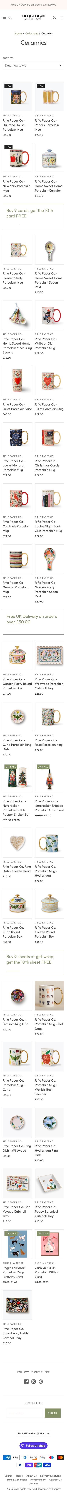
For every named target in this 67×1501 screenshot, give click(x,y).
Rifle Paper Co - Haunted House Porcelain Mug (14, 124)
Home (18, 33)
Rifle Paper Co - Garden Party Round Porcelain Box (17, 683)
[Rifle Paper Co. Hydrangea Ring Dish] (49, 1122)
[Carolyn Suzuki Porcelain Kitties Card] (49, 1244)
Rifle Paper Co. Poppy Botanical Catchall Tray (46, 1211)
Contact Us (55, 1479)
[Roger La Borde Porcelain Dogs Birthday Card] (17, 1244)
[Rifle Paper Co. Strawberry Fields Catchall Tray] (17, 1305)
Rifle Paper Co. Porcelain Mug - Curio (14, 1084)
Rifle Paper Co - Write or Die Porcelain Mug (46, 343)
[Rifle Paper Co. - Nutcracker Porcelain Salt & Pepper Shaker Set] (17, 777)
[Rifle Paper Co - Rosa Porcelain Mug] (49, 716)
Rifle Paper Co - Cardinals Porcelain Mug (16, 526)
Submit (52, 1413)
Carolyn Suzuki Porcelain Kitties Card (46, 1272)
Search (8, 1475)
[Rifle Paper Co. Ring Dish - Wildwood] (17, 1122)
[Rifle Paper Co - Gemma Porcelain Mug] (17, 559)
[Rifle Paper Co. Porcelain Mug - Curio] (17, 1056)
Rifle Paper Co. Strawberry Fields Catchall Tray (15, 1333)
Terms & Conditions (16, 1479)
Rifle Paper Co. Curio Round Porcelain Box (13, 931)
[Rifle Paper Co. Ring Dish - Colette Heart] (17, 843)
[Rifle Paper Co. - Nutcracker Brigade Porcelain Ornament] (49, 777)
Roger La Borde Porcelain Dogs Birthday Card (14, 1272)
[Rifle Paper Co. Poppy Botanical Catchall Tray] (49, 1183)
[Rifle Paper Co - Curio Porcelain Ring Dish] (17, 716)
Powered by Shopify (49, 1488)
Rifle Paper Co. (12, 115)
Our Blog (33, 1483)
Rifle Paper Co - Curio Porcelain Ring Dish (17, 744)
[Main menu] (4, 17)
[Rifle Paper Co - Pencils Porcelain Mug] (49, 96)
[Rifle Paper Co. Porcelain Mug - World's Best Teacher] (49, 1056)
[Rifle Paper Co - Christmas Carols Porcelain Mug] (49, 437)
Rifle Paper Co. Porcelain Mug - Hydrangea (46, 870)
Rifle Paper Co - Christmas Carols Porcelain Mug (47, 465)
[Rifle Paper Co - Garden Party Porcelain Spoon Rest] (49, 559)
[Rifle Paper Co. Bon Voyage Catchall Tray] (17, 1183)
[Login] (54, 17)
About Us (31, 1475)
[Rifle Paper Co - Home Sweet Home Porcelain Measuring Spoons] (17, 315)
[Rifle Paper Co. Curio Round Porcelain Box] (17, 903)
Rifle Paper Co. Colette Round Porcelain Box (45, 931)
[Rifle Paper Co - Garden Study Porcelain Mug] (17, 250)
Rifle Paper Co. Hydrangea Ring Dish (46, 1150)
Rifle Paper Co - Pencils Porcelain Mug (47, 124)
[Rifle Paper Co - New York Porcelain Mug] (17, 157)
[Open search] (10, 17)
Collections (31, 33)
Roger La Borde (13, 1263)
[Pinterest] (41, 1381)
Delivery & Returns (50, 1475)
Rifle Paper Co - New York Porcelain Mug (16, 185)
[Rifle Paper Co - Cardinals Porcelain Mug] (17, 498)
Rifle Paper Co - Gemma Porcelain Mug (15, 587)
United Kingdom (31, 1433)
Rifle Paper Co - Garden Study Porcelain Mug (14, 277)
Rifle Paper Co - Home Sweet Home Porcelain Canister (49, 185)
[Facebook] (26, 1381)
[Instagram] (33, 1381)
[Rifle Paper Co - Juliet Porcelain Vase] (17, 380)
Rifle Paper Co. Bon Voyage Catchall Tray (16, 1211)
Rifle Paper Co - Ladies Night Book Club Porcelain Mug (48, 526)
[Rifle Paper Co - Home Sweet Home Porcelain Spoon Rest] (49, 250)
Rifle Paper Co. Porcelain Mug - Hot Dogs (49, 1023)
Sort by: (8, 58)
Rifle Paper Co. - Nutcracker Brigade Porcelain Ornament (49, 805)
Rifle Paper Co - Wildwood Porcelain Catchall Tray (49, 683)
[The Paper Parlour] (33, 16)
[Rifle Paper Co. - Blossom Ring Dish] (17, 995)
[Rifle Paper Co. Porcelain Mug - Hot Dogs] (49, 995)
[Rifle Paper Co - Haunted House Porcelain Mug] (17, 96)
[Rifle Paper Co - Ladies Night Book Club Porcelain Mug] (49, 498)
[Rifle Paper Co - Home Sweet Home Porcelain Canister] (49, 157)
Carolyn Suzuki (45, 1263)
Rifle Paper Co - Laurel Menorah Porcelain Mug (14, 465)
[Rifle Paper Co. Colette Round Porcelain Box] (49, 903)
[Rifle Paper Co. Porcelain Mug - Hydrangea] (49, 843)
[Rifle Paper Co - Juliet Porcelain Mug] (49, 380)
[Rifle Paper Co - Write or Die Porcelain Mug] (49, 315)
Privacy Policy (38, 1479)
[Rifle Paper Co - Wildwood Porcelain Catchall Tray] (49, 655)
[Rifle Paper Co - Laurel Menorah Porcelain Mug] (17, 437)
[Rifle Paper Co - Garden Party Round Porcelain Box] (17, 655)
